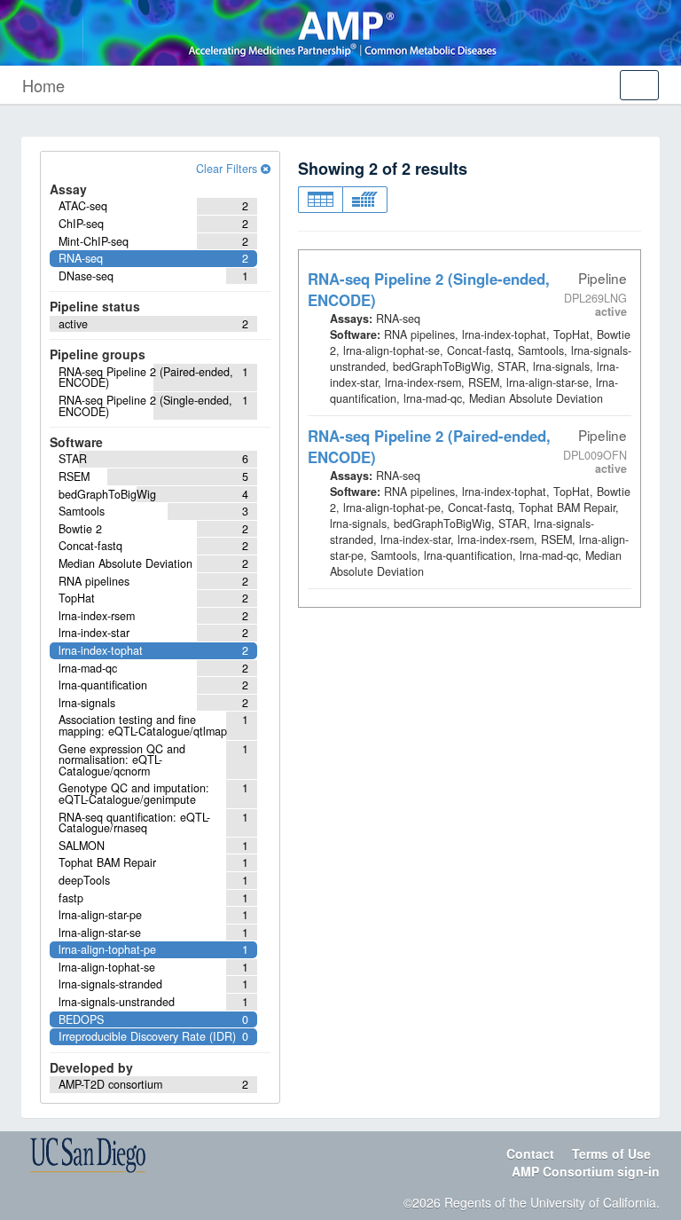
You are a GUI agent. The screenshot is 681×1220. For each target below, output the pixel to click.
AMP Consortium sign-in (586, 1171)
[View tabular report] (320, 199)
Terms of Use (611, 1153)
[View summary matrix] (364, 199)
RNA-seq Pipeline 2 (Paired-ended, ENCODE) (429, 446)
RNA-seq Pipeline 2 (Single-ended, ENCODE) (429, 289)
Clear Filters (228, 169)
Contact (530, 1153)
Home (43, 85)
